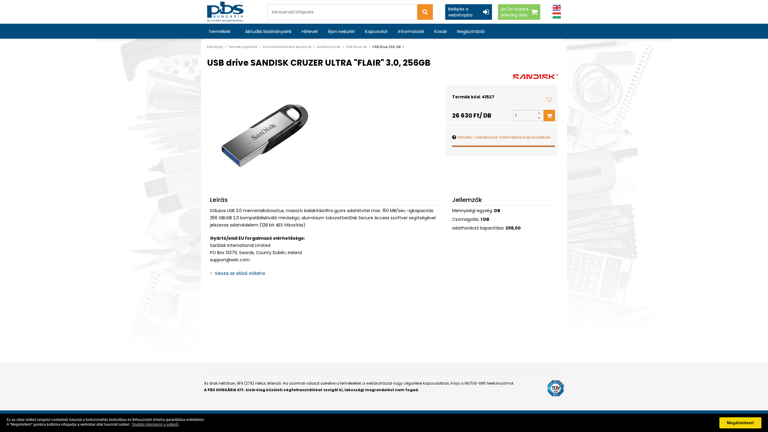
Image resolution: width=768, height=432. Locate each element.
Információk (411, 31)
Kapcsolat (376, 31)
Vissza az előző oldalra (240, 273)
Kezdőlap (215, 46)
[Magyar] (557, 15)
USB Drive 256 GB (386, 46)
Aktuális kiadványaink (268, 31)
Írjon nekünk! (341, 31)
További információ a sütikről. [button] (155, 424)
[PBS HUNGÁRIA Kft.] (225, 12)
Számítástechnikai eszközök (287, 46)
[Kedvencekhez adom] (549, 99)
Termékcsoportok (242, 46)
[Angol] (557, 8)
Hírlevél (310, 31)
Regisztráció (471, 31)
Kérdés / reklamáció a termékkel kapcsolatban (504, 137)
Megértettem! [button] (740, 422)
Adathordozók (328, 46)
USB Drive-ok (356, 46)
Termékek (219, 31)
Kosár (440, 31)
